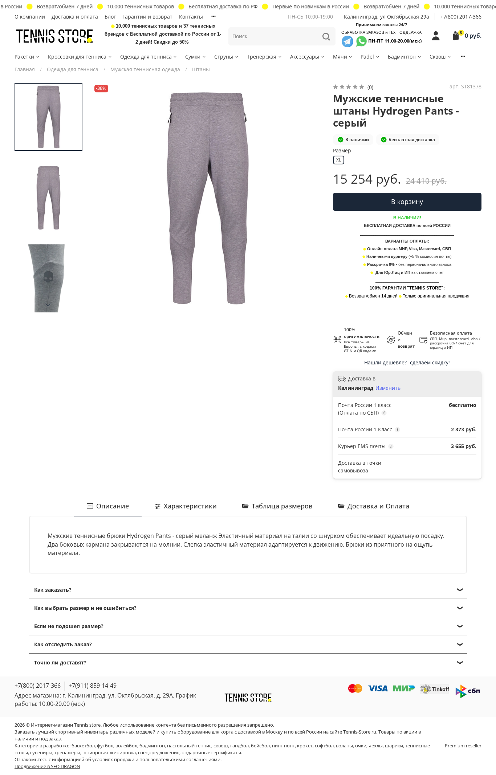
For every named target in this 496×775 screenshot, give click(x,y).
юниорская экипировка (109, 753)
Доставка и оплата (75, 16)
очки (360, 746)
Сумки (192, 56)
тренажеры (67, 753)
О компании (30, 16)
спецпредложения (158, 753)
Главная (25, 69)
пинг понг (283, 746)
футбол (105, 746)
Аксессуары (304, 56)
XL (338, 160)
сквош (221, 746)
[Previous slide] (105, 198)
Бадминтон (402, 56)
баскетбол (83, 746)
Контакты (191, 16)
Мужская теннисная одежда (145, 69)
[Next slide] (48, 305)
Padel (367, 56)
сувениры (41, 753)
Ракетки (24, 56)
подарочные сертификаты (211, 753)
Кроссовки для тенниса (77, 56)
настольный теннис (189, 746)
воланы (344, 746)
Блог (110, 16)
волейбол (126, 746)
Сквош (438, 56)
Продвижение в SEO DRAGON (47, 766)
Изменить (388, 388)
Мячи (340, 56)
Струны (223, 56)
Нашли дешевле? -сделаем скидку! (407, 362)
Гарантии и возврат (147, 16)
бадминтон (152, 746)
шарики (394, 746)
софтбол (324, 746)
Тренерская (261, 56)
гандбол (239, 746)
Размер (342, 151)
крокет (305, 746)
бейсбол (260, 746)
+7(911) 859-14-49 (93, 686)
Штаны (201, 69)
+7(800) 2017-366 (460, 16)
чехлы (376, 746)
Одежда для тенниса (146, 56)
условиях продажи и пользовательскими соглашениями (156, 759)
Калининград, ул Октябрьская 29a (386, 16)
